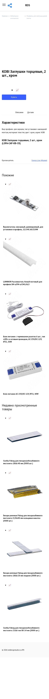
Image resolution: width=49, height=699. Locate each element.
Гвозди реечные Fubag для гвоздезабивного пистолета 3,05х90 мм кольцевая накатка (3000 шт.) (22, 518)
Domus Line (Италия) (39, 160)
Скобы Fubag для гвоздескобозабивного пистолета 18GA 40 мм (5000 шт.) (21, 462)
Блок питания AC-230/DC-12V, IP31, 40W (20, 394)
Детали (30, 112)
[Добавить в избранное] (12, 90)
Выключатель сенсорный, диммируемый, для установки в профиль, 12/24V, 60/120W (23, 228)
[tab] (19, 112)
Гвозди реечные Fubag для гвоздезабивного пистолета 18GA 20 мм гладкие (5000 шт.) (22, 574)
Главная (5, 16)
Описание (19, 112)
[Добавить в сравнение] (17, 90)
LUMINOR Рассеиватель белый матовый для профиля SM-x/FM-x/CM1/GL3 (22, 283)
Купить (14, 97)
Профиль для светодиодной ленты (37, 17)
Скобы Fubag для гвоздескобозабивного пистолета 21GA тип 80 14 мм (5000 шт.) (21, 629)
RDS (27, 5)
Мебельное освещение (14, 17)
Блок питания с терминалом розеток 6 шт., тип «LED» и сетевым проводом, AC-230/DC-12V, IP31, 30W (24, 339)
